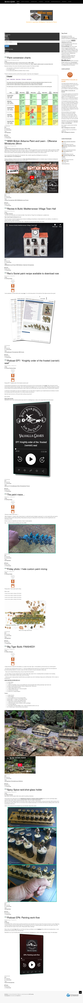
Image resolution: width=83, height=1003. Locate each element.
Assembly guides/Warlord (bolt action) (67, 144)
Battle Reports (9, 148)
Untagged (65, 51)
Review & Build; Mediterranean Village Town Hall (31, 208)
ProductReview (63, 53)
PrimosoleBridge (65, 46)
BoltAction (21, 265)
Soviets (22, 352)
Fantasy (75, 46)
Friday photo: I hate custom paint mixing (27, 568)
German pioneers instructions (69, 141)
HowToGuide (63, 40)
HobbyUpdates (63, 50)
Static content (25, 1)
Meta (74, 53)
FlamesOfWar (70, 36)
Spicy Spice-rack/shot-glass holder (24, 789)
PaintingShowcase (15, 781)
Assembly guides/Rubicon (66, 163)
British (70, 46)
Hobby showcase (9, 213)
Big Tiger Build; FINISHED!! (21, 646)
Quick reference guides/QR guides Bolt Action (69, 149)
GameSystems (73, 65)
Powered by (72, 995)
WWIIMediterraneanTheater (23, 200)
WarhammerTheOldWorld (65, 63)
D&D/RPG (72, 60)
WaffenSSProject (75, 63)
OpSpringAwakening (64, 36)
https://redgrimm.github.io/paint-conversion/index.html (42, 64)
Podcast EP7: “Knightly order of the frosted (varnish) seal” (32, 362)
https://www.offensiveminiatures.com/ (30, 159)
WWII (16, 200)
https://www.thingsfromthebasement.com (13, 217)
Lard (62, 65)
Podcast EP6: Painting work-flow (23, 917)
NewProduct (63, 54)
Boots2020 (63, 45)
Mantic (72, 43)
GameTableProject (68, 38)
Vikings (76, 49)
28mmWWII (70, 37)
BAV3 (74, 49)
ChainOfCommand (68, 45)
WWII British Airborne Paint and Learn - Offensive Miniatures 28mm (31, 142)
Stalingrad (72, 57)
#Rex (74, 55)
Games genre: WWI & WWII (28, 62)
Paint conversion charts (19, 57)
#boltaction (68, 53)
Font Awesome (7, 995)
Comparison (63, 49)
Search (6, 46)
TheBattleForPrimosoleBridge (65, 55)
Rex (6, 61)
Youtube (6, 200)
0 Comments (8, 130)
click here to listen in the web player (69, 122)
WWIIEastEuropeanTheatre (66, 57)
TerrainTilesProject (64, 58)
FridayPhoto (66, 62)
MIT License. (31, 994)
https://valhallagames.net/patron (68, 132)
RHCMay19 (69, 58)
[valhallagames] (10, 2)
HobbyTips (25, 265)
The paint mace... (16, 494)
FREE (74, 43)
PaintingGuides (8, 132)
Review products (55, 1)
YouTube (47, 1)
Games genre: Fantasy (17, 62)
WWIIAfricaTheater (75, 50)
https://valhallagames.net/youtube (68, 127)
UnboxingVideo (76, 60)
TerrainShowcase (75, 51)
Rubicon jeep (66, 161)
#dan (69, 62)
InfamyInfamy (67, 47)
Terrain (73, 37)
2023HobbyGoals (69, 50)
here (24, 293)
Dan (6, 212)
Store (69, 1)
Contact (41, 1)
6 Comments (8, 906)
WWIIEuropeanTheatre (69, 49)
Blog (18, 1)
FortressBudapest (8, 352)
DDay (18, 486)
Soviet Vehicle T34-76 (67, 151)
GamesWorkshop (69, 51)
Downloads (34, 1)
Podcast (7, 368)
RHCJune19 (7, 486)
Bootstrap (6, 994)
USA (66, 40)
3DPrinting (68, 54)
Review (76, 43)
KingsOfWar (69, 40)
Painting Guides (9, 62)
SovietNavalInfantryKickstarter (65, 43)
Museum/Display (73, 47)
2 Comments (8, 349)
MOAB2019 (71, 63)
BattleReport (63, 38)
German (73, 46)
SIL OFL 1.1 (19, 995)
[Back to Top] (80, 992)
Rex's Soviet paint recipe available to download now (33, 273)
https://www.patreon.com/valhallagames (13, 156)
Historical (62, 47)
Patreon (64, 1)
